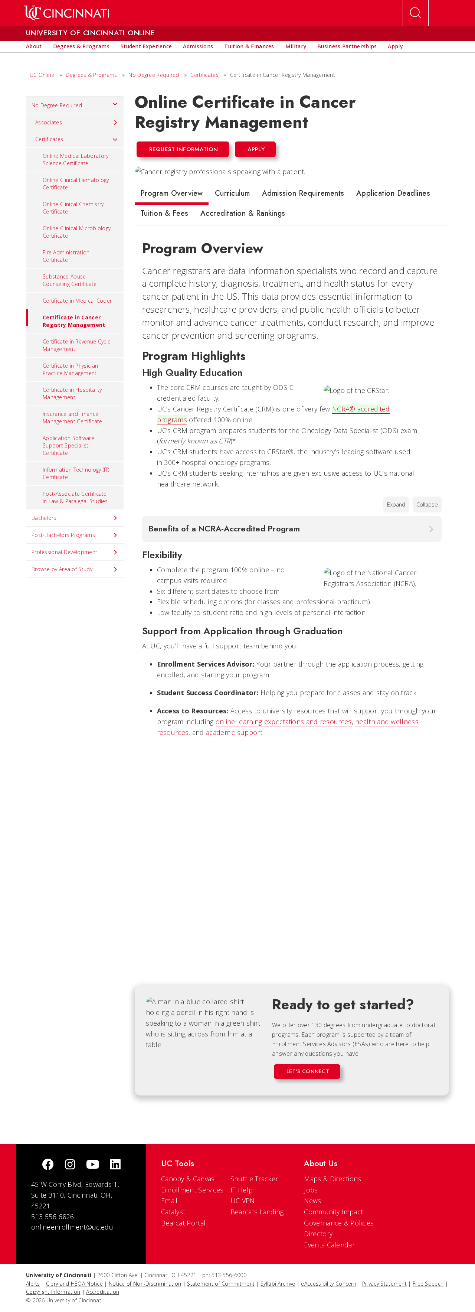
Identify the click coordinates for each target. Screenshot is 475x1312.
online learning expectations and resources (284, 721)
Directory (318, 1233)
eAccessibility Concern (328, 1283)
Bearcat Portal (183, 1222)
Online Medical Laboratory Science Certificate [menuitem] (76, 159)
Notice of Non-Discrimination (145, 1283)
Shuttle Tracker (254, 1178)
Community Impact (333, 1211)
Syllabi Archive (278, 1283)
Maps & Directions (332, 1178)
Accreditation (102, 1291)
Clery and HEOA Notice (74, 1283)
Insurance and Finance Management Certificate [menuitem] (72, 417)
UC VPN (242, 1200)
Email (169, 1200)
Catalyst (173, 1211)
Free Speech (428, 1283)
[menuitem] (34, 46)
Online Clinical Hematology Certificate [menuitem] (76, 183)
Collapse (427, 504)
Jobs (311, 1189)
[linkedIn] (115, 1165)
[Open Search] (416, 13)
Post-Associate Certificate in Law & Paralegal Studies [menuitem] (75, 497)
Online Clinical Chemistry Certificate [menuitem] (73, 208)
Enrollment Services (192, 1189)
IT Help (241, 1189)
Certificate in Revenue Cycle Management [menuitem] (77, 345)
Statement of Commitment (221, 1283)
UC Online (42, 74)
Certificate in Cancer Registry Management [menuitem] (74, 321)
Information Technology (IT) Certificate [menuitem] (76, 473)
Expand (396, 504)
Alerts (33, 1283)
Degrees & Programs (91, 74)
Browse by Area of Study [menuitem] (62, 569)
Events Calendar (329, 1244)
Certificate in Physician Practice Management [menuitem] (70, 369)
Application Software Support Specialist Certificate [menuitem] (68, 445)
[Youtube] (92, 1165)
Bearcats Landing (257, 1211)
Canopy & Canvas (188, 1178)
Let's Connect (307, 1071)
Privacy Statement (384, 1283)
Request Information (183, 149)
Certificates (204, 74)
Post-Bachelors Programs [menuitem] (63, 534)
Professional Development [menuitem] (64, 552)
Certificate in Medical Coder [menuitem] (77, 300)
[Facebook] (48, 1165)
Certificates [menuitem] (49, 139)
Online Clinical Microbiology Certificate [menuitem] (77, 232)
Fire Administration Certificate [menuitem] (66, 256)
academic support (234, 732)
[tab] (172, 195)
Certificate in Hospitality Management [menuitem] (72, 393)
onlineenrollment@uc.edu (72, 1227)
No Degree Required (153, 74)
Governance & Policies (339, 1222)
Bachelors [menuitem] (44, 517)
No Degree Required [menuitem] (57, 105)
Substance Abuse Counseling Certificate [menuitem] (70, 280)
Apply (256, 149)
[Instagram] (70, 1165)
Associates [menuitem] (48, 122)
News (312, 1200)
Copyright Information (53, 1291)
